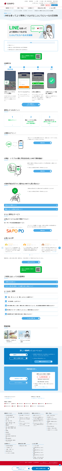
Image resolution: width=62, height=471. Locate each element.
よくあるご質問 (36, 445)
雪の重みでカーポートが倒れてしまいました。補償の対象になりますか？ (23, 309)
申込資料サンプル (50, 417)
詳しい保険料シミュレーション (52, 424)
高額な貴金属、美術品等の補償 (11, 437)
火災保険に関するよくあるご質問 (38, 448)
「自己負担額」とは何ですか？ (14, 301)
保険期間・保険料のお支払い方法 (52, 422)
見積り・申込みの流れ (51, 415)
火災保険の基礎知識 (9, 445)
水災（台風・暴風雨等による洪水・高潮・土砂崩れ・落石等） (11, 428)
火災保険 (26, 1)
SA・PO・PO (22, 421)
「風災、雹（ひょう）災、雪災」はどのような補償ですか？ (20, 297)
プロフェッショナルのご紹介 (25, 425)
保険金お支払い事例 (42, 8)
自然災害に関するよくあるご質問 (38, 453)
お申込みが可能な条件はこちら (39, 358)
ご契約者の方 (55, 5)
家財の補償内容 (8, 438)
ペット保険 (36, 1)
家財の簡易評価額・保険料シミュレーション (11, 441)
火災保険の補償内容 (9, 415)
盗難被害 (7, 425)
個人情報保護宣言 (36, 462)
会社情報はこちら (9, 398)
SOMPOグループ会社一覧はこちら (38, 398)
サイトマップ (46, 3)
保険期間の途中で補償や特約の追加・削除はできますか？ (19, 314)
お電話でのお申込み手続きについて (52, 420)
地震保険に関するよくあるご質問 (38, 451)
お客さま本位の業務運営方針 (53, 462)
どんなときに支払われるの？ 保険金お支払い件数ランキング (38, 420)
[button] (2, 248)
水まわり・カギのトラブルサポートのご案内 (25, 424)
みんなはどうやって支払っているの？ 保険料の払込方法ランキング (38, 424)
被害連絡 (48, 5)
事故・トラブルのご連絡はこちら (41, 386)
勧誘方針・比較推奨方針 (28, 462)
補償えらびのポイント (37, 415)
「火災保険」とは (9, 447)
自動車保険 (31, 1)
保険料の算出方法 (9, 451)
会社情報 (41, 3)
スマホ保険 (41, 1)
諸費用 (7, 430)
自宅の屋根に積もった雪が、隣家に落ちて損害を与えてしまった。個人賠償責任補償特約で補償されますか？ (31, 305)
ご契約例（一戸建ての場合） (52, 428)
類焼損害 (7, 432)
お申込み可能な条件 (50, 426)
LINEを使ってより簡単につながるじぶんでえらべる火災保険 (25, 419)
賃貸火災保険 (55, 1)
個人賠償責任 (8, 434)
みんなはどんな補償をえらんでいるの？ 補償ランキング (38, 418)
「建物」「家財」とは (9, 449)
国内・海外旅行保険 (48, 1)
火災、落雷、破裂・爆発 (10, 417)
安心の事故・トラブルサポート (25, 416)
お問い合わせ (36, 3)
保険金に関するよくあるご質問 (38, 455)
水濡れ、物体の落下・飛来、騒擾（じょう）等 (11, 423)
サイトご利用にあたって (44, 462)
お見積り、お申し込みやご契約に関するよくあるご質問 (38, 458)
